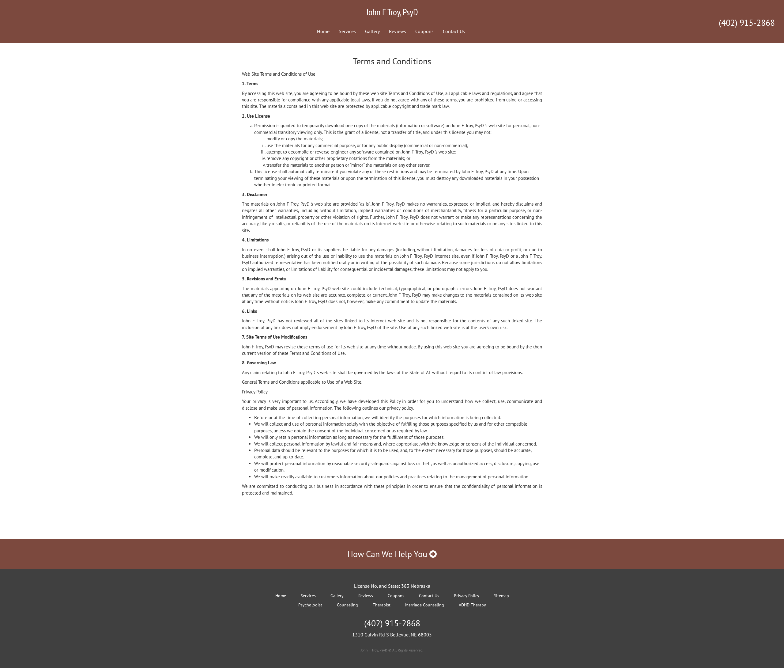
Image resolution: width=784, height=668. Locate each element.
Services (347, 31)
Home (323, 31)
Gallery (372, 31)
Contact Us (454, 31)
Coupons (424, 31)
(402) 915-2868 (747, 22)
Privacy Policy (466, 595)
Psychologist (310, 605)
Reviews (397, 31)
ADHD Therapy (472, 605)
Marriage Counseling (424, 605)
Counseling (347, 605)
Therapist (381, 605)
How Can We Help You (388, 554)
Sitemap (501, 595)
